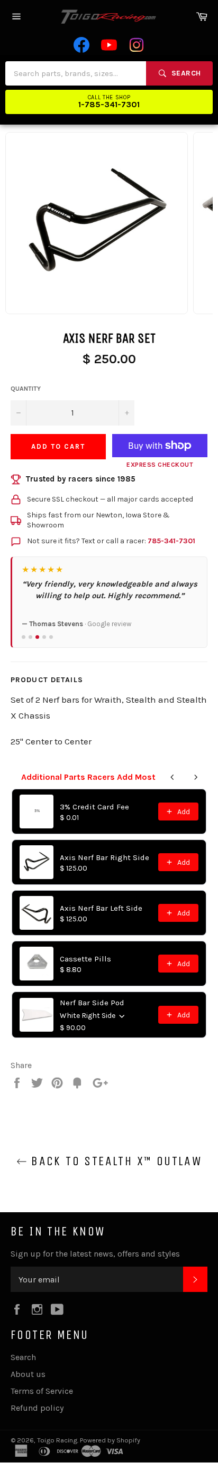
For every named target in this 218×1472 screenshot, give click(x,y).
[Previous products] (172, 777)
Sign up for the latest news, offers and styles (95, 1254)
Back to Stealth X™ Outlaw (114, 1161)
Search (23, 1357)
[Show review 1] (23, 637)
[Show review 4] (44, 637)
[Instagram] (136, 45)
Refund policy (37, 1408)
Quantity (26, 388)
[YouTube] (109, 45)
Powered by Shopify (110, 1440)
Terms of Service (42, 1391)
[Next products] (195, 777)
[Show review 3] (37, 637)
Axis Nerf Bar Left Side (101, 908)
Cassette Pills (85, 959)
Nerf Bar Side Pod (92, 1002)
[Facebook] (81, 45)
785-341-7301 (171, 540)
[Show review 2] (30, 637)
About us (28, 1374)
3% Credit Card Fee (94, 807)
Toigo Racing (57, 1440)
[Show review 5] (51, 637)
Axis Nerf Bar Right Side (104, 857)
